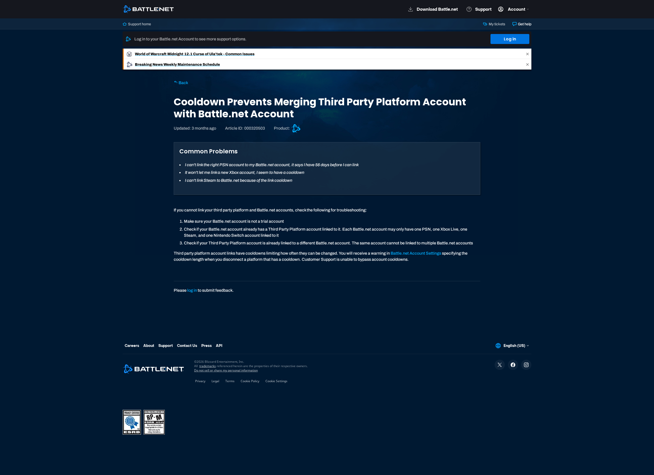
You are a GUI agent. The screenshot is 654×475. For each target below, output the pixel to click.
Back (183, 83)
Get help (524, 24)
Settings (433, 253)
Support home (139, 24)
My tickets (496, 24)
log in (192, 290)
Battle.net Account (408, 253)
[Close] (527, 54)
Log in (510, 39)
